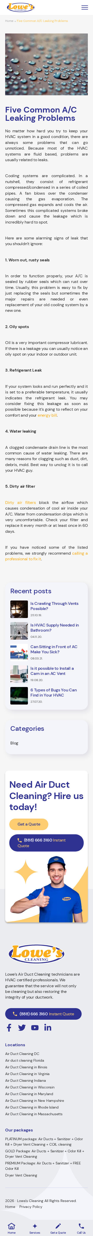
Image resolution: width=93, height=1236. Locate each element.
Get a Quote (29, 824)
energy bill (47, 415)
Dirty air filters (20, 502)
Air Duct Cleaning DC (22, 1053)
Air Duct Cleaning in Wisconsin (30, 1087)
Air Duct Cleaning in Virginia (27, 1073)
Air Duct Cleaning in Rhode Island (32, 1107)
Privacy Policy (30, 1206)
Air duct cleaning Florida (24, 1060)
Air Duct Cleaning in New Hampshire (34, 1100)
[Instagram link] (9, 1028)
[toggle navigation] (84, 7)
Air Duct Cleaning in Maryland (29, 1094)
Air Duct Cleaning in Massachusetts (34, 1114)
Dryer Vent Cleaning (21, 1175)
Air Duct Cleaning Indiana (25, 1080)
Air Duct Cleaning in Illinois (26, 1067)
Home (9, 21)
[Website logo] (20, 7)
